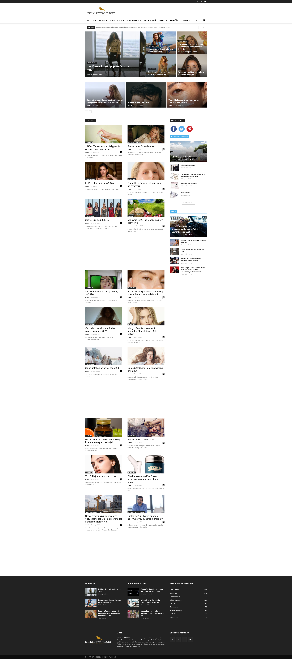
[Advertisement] (124, 252)
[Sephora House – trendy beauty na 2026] (103, 279)
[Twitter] (205, 1)
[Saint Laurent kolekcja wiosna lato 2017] (174, 251)
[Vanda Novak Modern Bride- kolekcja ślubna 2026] (103, 316)
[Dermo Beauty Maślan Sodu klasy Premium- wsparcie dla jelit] (103, 427)
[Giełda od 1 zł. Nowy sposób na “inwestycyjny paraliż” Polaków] (146, 504)
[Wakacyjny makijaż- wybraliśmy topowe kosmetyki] (192, 65)
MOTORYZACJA (133, 20)
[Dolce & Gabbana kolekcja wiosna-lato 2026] (146, 356)
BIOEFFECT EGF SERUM (189, 183)
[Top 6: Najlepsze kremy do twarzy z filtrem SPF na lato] (187, 95)
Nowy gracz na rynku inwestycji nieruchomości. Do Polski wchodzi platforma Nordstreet (103, 519)
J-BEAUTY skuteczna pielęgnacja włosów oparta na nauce (102, 148)
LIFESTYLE (90, 20)
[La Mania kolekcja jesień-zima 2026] (115, 57)
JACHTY (102, 20)
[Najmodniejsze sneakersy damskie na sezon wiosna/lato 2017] (133, 614)
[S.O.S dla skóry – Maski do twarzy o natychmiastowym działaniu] (146, 279)
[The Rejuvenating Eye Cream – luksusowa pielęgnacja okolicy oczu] (146, 464)
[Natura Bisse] (174, 194)
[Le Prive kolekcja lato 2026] (103, 171)
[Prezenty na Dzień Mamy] (146, 134)
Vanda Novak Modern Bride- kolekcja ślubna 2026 (100, 330)
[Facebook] (194, 1)
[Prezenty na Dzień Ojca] (146, 95)
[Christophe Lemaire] (174, 167)
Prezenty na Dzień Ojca (138, 102)
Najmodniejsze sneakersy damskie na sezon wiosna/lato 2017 (152, 613)
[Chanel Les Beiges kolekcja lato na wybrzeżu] (146, 171)
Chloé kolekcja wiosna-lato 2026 (102, 368)
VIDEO (195, 20)
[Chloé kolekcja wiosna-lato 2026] (103, 356)
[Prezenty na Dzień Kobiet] (146, 427)
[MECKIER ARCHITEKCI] (188, 154)
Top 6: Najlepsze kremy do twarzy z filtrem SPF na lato (183, 101)
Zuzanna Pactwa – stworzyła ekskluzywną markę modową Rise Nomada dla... (109, 613)
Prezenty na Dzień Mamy (141, 146)
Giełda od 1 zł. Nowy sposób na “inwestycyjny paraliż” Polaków (145, 517)
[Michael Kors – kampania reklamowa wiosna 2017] (133, 603)
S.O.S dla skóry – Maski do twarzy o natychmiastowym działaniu (145, 293)
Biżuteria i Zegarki (134, 142)
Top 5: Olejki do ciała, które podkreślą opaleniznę (115, 27)
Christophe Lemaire (188, 165)
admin (89, 74)
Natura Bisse (185, 192)
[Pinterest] (201, 1)
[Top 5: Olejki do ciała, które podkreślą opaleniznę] (161, 65)
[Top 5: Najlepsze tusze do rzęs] (103, 464)
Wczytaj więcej (187, 203)
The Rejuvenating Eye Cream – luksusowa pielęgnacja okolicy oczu (144, 479)
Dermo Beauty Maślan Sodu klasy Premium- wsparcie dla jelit (102, 441)
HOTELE (130, 216)
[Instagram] (197, 1)
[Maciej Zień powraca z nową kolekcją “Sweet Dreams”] (174, 260)
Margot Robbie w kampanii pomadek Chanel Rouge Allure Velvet (143, 331)
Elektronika (174, 607)
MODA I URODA (116, 20)
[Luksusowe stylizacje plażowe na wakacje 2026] (161, 42)
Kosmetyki (152, 69)
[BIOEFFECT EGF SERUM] (174, 185)
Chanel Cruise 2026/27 (97, 220)
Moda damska (92, 62)
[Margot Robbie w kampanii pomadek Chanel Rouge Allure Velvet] (146, 316)
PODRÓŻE (174, 20)
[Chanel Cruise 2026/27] (103, 208)
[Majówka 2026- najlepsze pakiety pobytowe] (146, 208)
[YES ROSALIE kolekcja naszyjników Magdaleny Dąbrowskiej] (174, 176)
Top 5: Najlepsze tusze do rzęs (101, 476)
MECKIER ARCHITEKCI (182, 157)
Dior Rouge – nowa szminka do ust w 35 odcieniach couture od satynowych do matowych (193, 270)
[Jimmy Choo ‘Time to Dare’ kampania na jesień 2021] (174, 242)
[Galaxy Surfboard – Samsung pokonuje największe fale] (133, 592)
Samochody (174, 617)
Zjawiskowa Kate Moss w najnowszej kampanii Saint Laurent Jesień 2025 (185, 229)
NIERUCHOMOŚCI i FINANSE (154, 20)
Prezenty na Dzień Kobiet (141, 439)
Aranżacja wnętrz (176, 610)
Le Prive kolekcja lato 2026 (99, 183)
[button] (204, 20)
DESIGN (186, 20)
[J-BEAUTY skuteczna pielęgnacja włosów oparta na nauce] (103, 134)
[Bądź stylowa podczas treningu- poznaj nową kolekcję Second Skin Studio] (105, 95)
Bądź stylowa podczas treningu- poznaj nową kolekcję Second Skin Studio (105, 101)
